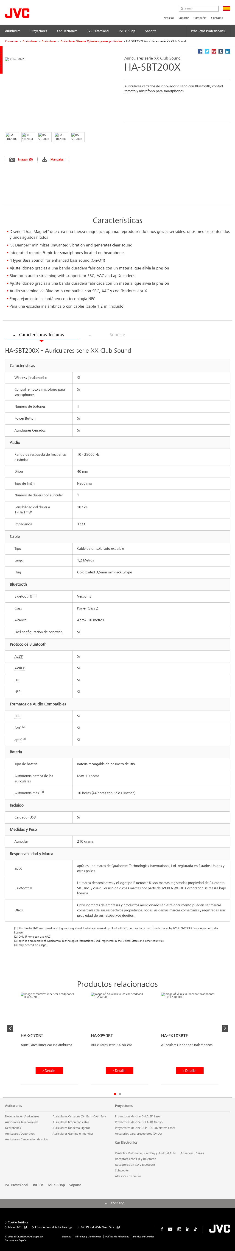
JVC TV (38, 1185)
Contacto (217, 18)
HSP (17, 692)
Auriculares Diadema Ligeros (71, 1128)
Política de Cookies (143, 1236)
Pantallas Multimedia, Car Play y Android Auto (145, 1153)
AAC (17, 728)
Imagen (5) (25, 159)
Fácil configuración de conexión (38, 632)
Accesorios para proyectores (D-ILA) (138, 1134)
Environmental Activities (51, 1227)
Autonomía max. (27, 793)
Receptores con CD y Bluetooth (135, 1159)
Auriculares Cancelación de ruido (26, 1139)
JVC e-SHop (56, 1185)
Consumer (11, 41)
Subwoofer (122, 1170)
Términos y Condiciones (88, 1236)
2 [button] (120, 1094)
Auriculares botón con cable (71, 1122)
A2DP (18, 656)
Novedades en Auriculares (22, 1116)
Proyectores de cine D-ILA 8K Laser (138, 1116)
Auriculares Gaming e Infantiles (73, 1134)
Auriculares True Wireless (21, 1122)
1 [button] (115, 1094)
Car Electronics (126, 1142)
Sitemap (66, 1236)
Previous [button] (10, 1028)
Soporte (184, 18)
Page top (117, 1203)
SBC (17, 716)
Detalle (50, 1070)
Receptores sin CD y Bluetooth (135, 1165)
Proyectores (124, 1106)
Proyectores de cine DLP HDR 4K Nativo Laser (145, 1128)
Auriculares (29, 41)
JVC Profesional (16, 1185)
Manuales (56, 159)
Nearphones (13, 1128)
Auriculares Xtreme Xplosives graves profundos (91, 41)
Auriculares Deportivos (20, 1134)
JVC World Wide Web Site (97, 1227)
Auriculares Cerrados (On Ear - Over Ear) (79, 1116)
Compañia (200, 18)
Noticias (169, 18)
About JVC (14, 1227)
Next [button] (225, 1028)
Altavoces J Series (192, 1153)
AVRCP (19, 668)
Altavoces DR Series (128, 1176)
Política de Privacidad (117, 1236)
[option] (49, 1040)
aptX (18, 740)
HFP (17, 680)
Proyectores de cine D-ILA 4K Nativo (138, 1122)
